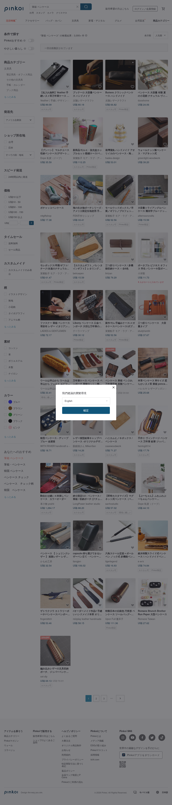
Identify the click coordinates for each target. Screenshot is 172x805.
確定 (86, 410)
